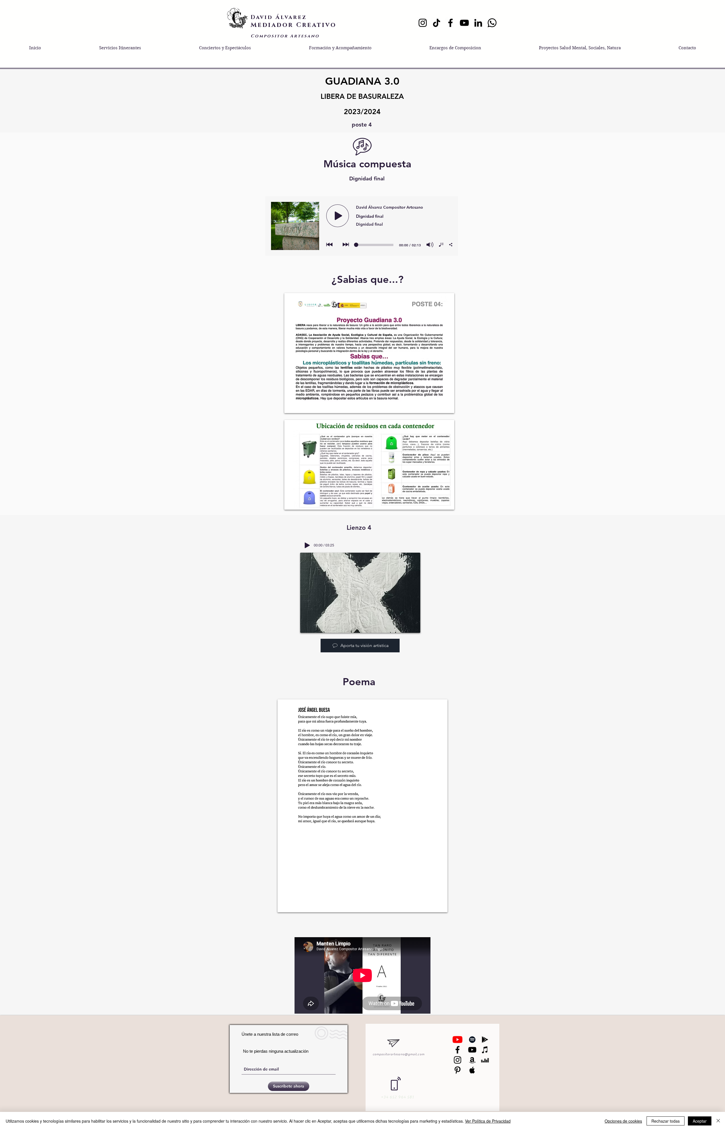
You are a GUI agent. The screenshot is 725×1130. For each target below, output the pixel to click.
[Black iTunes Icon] (485, 1050)
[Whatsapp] (492, 22)
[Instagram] (422, 22)
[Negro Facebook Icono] (457, 1050)
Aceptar (700, 1121)
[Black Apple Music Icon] (472, 1070)
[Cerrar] (718, 1120)
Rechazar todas (665, 1121)
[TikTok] (436, 22)
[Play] (307, 545)
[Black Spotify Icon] (472, 1039)
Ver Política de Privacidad (488, 1121)
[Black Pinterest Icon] (457, 1070)
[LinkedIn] (478, 22)
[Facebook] (450, 22)
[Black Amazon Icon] (472, 1060)
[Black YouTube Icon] (472, 1050)
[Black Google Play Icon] (485, 1039)
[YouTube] (464, 22)
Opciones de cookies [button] (623, 1121)
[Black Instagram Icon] (457, 1060)
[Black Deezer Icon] (485, 1060)
